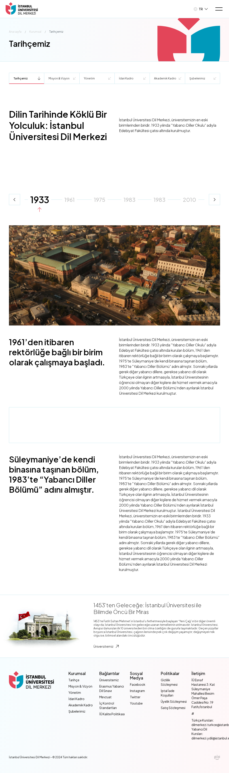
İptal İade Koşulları (167, 693)
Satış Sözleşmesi (173, 708)
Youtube (136, 703)
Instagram (137, 691)
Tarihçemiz (20, 78)
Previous (14, 199)
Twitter (135, 697)
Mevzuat (105, 697)
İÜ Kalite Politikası (112, 714)
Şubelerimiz (197, 78)
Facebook (137, 684)
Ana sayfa (15, 31)
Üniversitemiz (103, 646)
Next (214, 199)
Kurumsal (35, 31)
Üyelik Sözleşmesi (174, 701)
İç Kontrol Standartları (108, 705)
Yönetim (89, 78)
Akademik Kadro (165, 78)
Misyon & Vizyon (59, 78)
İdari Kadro (126, 78)
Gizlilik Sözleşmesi (169, 682)
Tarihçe (73, 680)
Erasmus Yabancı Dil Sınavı (111, 688)
